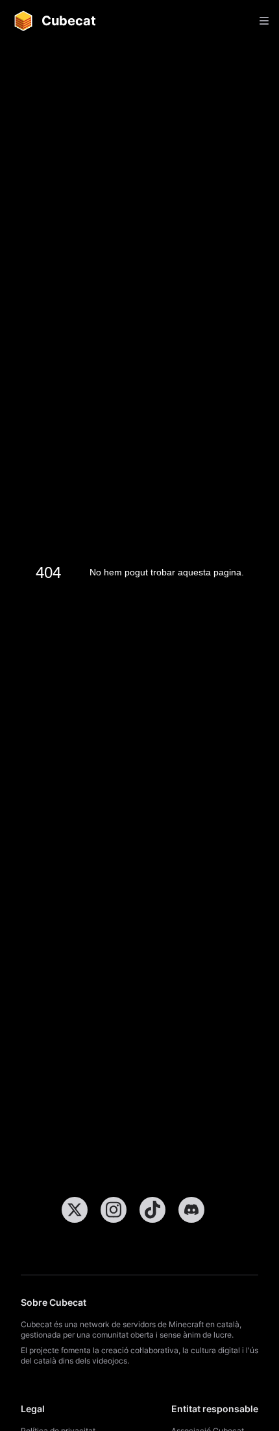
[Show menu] (264, 21)
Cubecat (56, 21)
